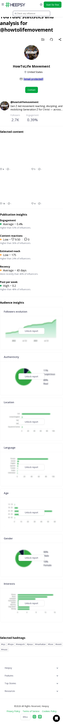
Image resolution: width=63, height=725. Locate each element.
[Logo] (15, 4)
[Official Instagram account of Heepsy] (34, 717)
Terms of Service (31, 711)
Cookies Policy (49, 711)
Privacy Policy (13, 711)
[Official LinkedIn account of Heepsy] (40, 717)
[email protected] (33, 79)
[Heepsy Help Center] (41, 4)
